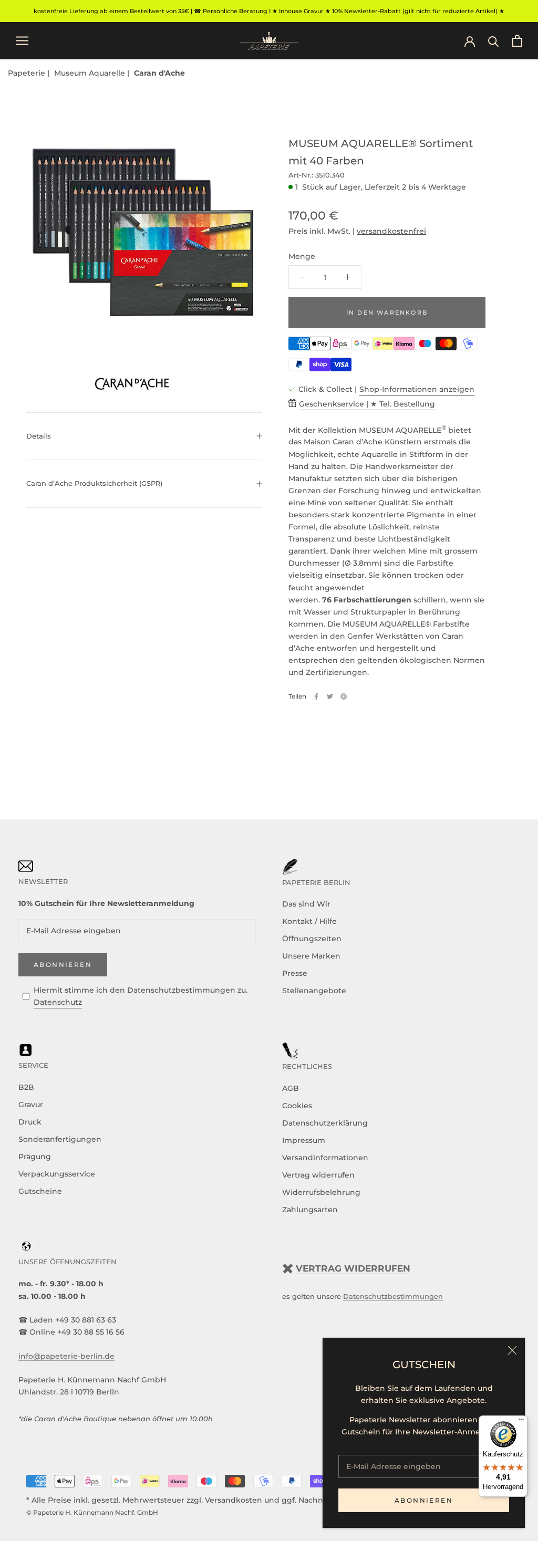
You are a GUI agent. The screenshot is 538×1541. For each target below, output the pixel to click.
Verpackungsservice (56, 1174)
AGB (290, 1088)
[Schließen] (512, 1350)
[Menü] (521, 1421)
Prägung (34, 1156)
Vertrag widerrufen (318, 1175)
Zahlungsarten (310, 1209)
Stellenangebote (314, 990)
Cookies (297, 1105)
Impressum (303, 1140)
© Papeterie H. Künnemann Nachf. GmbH (92, 1512)
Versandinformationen (325, 1157)
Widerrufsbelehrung (321, 1192)
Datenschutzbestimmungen (393, 1296)
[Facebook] (316, 696)
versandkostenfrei (391, 231)
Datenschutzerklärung (325, 1123)
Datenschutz (58, 1002)
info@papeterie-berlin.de (66, 1356)
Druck (30, 1122)
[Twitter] (330, 696)
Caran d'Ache (159, 73)
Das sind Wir (306, 904)
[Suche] (493, 40)
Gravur (30, 1104)
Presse (294, 973)
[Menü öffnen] (22, 40)
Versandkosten (233, 1500)
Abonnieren (424, 1500)
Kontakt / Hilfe (309, 921)
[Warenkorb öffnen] (517, 41)
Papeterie (27, 73)
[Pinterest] (343, 696)
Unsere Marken (311, 956)
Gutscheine (40, 1191)
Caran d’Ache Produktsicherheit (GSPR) (94, 483)
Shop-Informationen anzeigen (416, 389)
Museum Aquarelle (90, 73)
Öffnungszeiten (312, 938)
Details (38, 436)
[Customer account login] (469, 40)
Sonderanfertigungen (59, 1139)
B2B (26, 1087)
